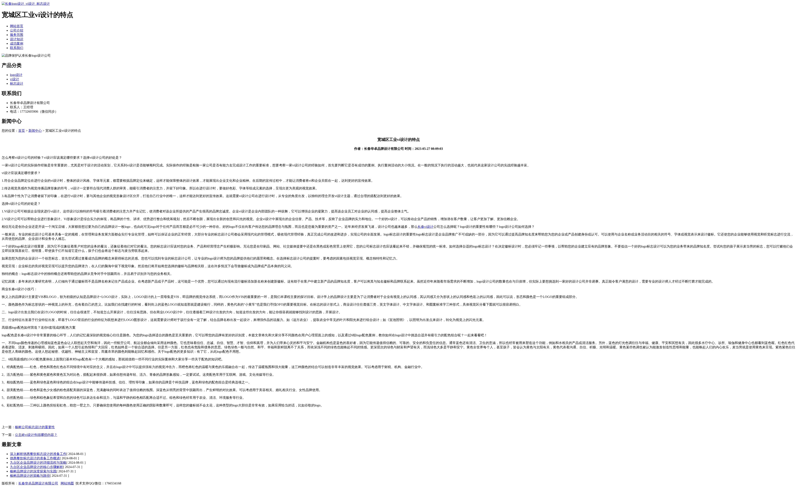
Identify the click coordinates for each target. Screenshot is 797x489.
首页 (21, 130)
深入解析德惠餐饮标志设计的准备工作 (38, 454)
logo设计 (16, 75)
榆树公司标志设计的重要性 (35, 427)
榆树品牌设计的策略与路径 (30, 475)
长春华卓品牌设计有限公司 (38, 483)
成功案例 (16, 43)
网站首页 (16, 26)
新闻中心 (35, 130)
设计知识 (16, 39)
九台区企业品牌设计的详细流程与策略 (38, 462)
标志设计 (16, 83)
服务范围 (16, 35)
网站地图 (67, 483)
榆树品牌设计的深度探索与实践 (33, 471)
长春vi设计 (425, 226)
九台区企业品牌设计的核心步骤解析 (36, 467)
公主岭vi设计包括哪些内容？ (36, 435)
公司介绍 (16, 30)
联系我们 (16, 48)
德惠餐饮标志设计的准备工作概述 (35, 458)
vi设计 (14, 79)
